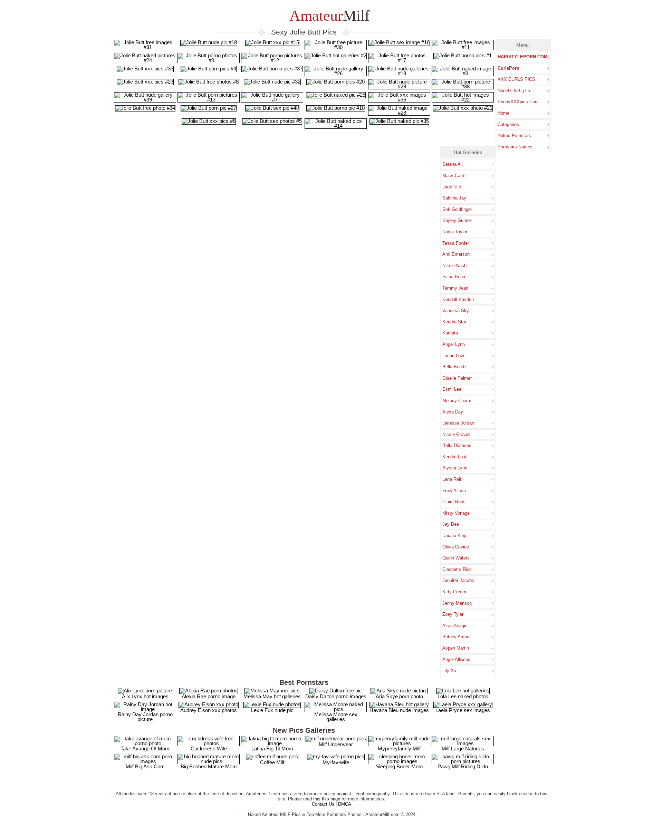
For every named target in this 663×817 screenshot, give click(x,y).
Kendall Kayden (458, 299)
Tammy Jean (455, 288)
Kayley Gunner (457, 220)
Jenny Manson (457, 603)
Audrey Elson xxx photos (208, 710)
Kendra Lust (454, 456)
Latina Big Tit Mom (272, 748)
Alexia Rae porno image (209, 696)
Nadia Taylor (454, 231)
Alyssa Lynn (454, 467)
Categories (508, 124)
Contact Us (323, 804)
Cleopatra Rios (457, 569)
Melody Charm (456, 400)
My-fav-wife (336, 762)
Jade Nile (451, 186)
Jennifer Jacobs (458, 580)
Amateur (328, 15)
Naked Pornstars (514, 135)
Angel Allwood (456, 659)
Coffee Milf (272, 762)
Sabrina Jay (454, 198)
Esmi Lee (451, 389)
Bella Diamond (456, 445)
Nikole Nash (454, 265)
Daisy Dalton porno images (335, 696)
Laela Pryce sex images (462, 710)
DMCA (344, 804)
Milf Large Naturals (463, 748)
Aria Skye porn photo (399, 696)
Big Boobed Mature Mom (209, 766)
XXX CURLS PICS (516, 79)
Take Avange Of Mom (145, 748)
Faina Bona (453, 276)
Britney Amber (456, 636)
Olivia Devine (455, 546)
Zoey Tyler (452, 614)
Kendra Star (454, 321)
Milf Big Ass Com (145, 766)
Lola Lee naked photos (463, 696)
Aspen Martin (455, 648)
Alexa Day (452, 412)
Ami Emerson (456, 254)
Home (503, 113)
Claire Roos (453, 501)
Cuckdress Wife (209, 748)
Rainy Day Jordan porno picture (145, 716)
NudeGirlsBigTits (514, 90)
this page (331, 798)
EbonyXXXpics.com (518, 101)
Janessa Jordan (458, 423)
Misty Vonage (456, 513)
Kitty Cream (454, 591)
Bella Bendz (454, 366)
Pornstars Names (515, 146)
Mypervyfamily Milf (399, 748)
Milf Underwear (336, 744)
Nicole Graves (456, 434)
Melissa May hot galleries (272, 696)
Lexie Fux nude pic (272, 710)
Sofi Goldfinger (457, 209)
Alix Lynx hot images (145, 696)
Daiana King (454, 535)
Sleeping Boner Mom (399, 766)
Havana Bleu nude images (399, 710)
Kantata (450, 332)
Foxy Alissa (454, 490)
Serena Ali (452, 164)
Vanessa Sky (455, 310)
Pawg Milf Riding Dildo (463, 766)
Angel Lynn (453, 344)
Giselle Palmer (457, 378)
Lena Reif (451, 479)
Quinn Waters (456, 558)
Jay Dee (450, 524)
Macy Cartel (454, 175)
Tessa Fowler (455, 243)
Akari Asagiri (455, 625)
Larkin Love (453, 355)
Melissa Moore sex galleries (335, 716)
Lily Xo (449, 670)
